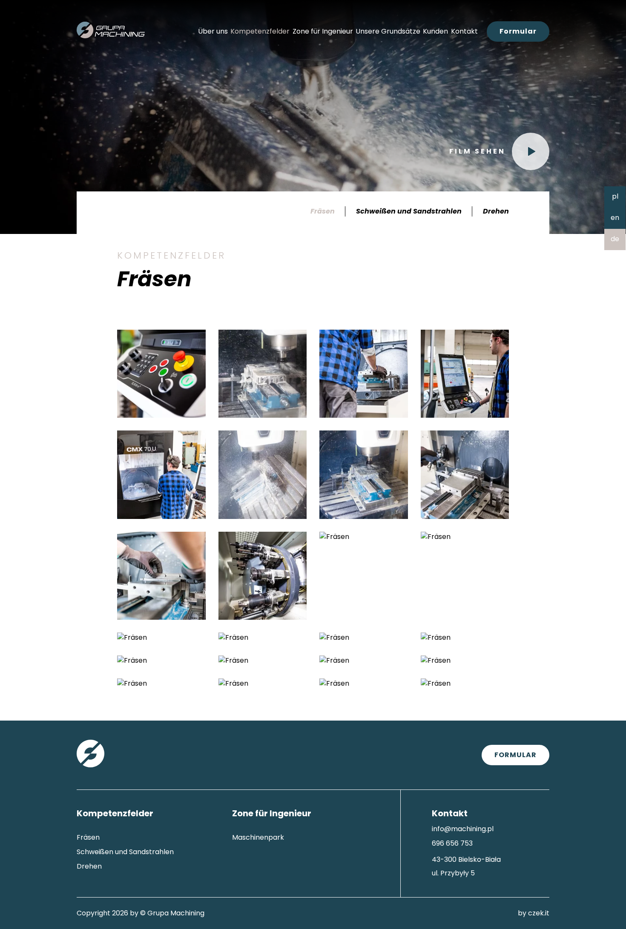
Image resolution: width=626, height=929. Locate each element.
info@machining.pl (463, 829)
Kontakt (464, 31)
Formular (518, 31)
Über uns (213, 31)
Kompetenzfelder (260, 31)
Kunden (435, 31)
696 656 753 (452, 843)
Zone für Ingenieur (323, 31)
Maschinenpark (258, 837)
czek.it (538, 913)
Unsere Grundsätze (388, 31)
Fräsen (322, 211)
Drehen (496, 211)
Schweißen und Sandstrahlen (409, 211)
